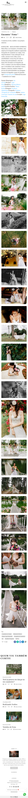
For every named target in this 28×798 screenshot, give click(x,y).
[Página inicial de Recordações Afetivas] (8, 3)
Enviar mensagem (14, 780)
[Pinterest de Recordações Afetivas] (13, 786)
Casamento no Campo (6, 634)
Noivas (17, 638)
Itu (2, 638)
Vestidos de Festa (9, 727)
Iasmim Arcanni (12, 94)
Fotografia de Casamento (19, 636)
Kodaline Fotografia (9, 638)
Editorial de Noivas (17, 634)
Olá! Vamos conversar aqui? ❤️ (13, 789)
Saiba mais (14, 767)
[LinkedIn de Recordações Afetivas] (18, 786)
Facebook (12, 74)
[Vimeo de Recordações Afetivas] (16, 786)
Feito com (14, 796)
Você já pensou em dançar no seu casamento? (14, 680)
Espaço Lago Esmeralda (7, 636)
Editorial (14, 31)
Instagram (7, 74)
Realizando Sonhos (10, 704)
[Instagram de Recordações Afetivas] (11, 786)
